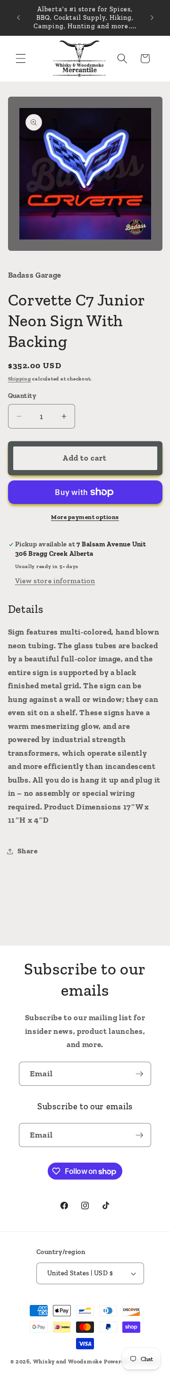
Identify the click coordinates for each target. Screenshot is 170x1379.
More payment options (85, 516)
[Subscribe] (139, 1074)
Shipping (19, 379)
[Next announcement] (152, 18)
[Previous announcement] (18, 18)
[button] (20, 58)
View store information (55, 580)
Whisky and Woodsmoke (67, 1361)
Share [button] (27, 850)
